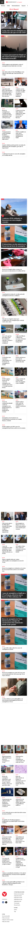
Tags (15, 911)
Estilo (8, 5)
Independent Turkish (18, 897)
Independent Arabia (18, 895)
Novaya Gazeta (17, 905)
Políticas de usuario (6, 917)
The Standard (16, 903)
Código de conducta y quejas (7, 919)
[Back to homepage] (8, 894)
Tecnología (18, 797)
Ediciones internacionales (19, 894)
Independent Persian (18, 899)
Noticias (3, 5)
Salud (3, 70)
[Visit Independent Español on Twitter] (6, 902)
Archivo (15, 909)
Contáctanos (4, 899)
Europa (3, 130)
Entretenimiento (16, 5)
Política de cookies (5, 921)
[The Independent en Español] (14, 2)
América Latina (5, 267)
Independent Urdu (17, 901)
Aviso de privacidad (6, 916)
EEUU (17, 130)
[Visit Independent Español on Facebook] (3, 902)
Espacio (23, 5)
